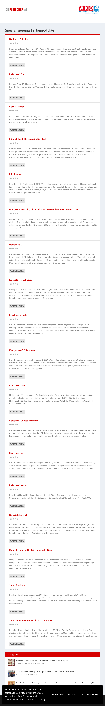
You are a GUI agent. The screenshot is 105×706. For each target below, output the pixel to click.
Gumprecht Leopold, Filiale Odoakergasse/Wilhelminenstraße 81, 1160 (44, 209)
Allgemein (30, 663)
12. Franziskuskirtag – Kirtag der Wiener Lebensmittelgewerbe (45, 672)
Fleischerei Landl (17, 385)
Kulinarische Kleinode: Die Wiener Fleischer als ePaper (41, 661)
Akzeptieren (90, 694)
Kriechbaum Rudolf (18, 315)
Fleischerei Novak (18, 485)
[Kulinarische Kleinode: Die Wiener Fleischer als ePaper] (11, 662)
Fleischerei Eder (17, 74)
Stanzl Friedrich (17, 585)
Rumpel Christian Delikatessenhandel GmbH (31, 550)
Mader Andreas (17, 453)
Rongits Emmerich (18, 514)
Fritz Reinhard (16, 174)
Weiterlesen (17, 65)
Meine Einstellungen (63, 695)
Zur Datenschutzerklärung (32, 699)
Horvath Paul (15, 244)
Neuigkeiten (39, 663)
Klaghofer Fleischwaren (21, 279)
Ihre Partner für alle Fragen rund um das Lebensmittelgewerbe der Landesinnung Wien (56, 683)
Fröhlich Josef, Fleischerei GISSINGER (27, 139)
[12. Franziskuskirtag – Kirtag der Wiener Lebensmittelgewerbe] (11, 673)
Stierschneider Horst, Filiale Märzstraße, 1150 (31, 620)
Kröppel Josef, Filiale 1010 (22, 350)
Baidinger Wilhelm (18, 39)
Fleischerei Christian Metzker (23, 420)
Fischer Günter (16, 106)
